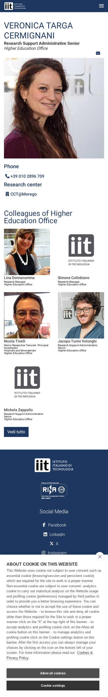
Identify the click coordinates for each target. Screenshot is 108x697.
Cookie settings (53, 686)
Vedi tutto (16, 431)
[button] (98, 53)
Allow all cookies (53, 673)
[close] (99, 556)
